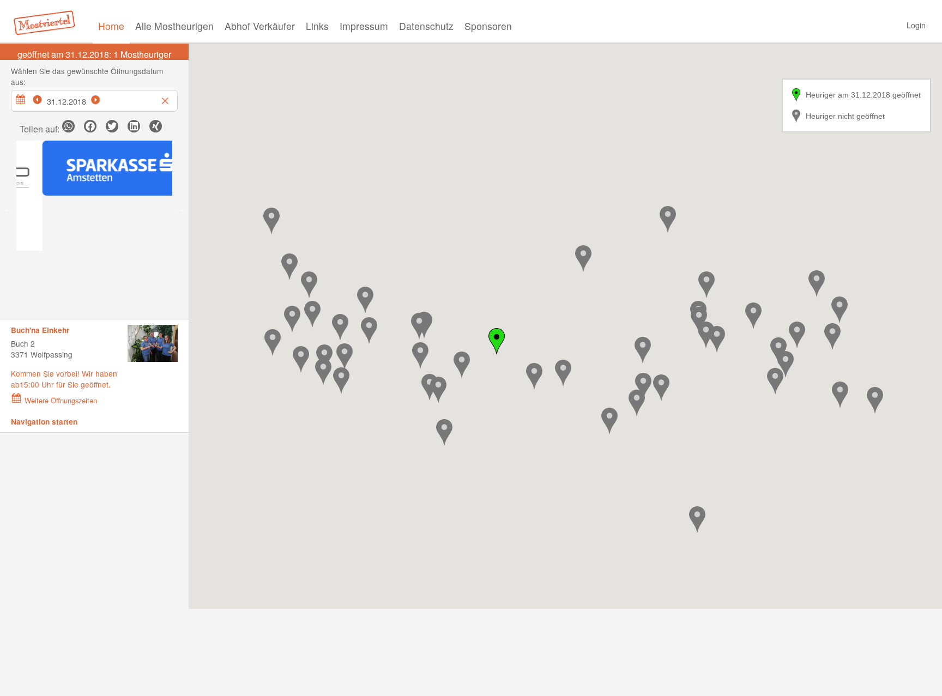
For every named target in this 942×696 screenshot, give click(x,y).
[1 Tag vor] (101, 98)
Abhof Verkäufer (260, 26)
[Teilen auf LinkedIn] (134, 126)
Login (916, 25)
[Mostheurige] (47, 21)
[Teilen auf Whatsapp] (68, 126)
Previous (8, 208)
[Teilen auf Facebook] (90, 126)
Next (180, 208)
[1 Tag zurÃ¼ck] (43, 98)
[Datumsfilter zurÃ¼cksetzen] (166, 98)
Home (111, 26)
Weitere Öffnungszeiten (61, 400)
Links (317, 26)
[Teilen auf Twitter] (112, 126)
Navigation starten (44, 421)
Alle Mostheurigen (174, 26)
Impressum (364, 26)
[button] (312, 314)
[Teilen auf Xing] (155, 126)
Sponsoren (488, 26)
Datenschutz (426, 26)
